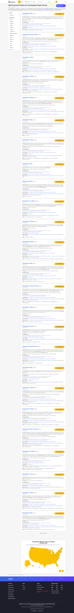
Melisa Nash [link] (33, 24)
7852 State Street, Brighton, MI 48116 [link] (35, 360)
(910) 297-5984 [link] (36, 192)
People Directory (10, 574)
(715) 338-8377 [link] (41, 318)
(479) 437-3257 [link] (52, 212)
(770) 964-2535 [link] (47, 131)
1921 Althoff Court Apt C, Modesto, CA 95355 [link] (50, 89)
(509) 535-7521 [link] (53, 504)
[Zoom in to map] (60, 571)
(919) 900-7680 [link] (47, 297)
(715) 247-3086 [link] (47, 318)
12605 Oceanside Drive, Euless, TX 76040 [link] (35, 155)
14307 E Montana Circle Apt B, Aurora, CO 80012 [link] (51, 505)
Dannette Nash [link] (34, 231)
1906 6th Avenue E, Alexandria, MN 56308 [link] (50, 465)
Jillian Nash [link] (28, 523)
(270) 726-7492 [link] (47, 174)
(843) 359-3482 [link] (36, 525)
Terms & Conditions (40, 587)
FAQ (23, 585)
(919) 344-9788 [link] (36, 275)
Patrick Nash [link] (24, 86)
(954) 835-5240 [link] (30, 253)
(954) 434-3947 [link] (46, 253)
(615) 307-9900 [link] (30, 462)
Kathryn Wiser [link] (24, 502)
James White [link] (29, 336)
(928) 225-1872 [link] (36, 297)
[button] (30, 536)
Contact (24, 587)
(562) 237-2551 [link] (47, 441)
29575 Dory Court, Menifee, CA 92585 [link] (48, 111)
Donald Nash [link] (41, 24)
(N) (17, 574)
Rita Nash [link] (31, 172)
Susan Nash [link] (42, 502)
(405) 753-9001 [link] (47, 192)
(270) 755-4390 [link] (41, 174)
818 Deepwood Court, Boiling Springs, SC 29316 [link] (36, 256)
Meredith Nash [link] (32, 274)
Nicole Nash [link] (37, 461)
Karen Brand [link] (37, 357)
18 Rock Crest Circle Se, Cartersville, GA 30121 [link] (36, 132)
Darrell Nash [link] (40, 172)
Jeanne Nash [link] (37, 86)
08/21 (57, 589)
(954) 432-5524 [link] (52, 253)
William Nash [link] (30, 251)
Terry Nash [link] (24, 24)
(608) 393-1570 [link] (42, 87)
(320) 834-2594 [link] (36, 462)
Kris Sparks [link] (29, 502)
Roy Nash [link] (28, 190)
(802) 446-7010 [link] (30, 504)
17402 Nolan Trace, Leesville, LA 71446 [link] (35, 193)
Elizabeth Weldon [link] (25, 67)
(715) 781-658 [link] (30, 318)
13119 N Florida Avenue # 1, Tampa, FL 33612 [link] (51, 132)
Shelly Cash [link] (45, 129)
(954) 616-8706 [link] (36, 253)
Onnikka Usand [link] (24, 397)
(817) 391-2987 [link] (47, 152)
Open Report (58, 13)
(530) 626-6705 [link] (47, 485)
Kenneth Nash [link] (29, 86)
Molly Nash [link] (28, 274)
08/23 (62, 587)
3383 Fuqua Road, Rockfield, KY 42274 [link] (35, 175)
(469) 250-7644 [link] (42, 192)
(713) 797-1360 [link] (53, 152)
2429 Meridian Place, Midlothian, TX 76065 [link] (35, 400)
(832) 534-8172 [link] (36, 420)
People (15, 574)
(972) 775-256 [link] (30, 399)
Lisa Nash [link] (33, 67)
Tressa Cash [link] (41, 129)
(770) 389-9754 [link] (36, 337)
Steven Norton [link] (31, 377)
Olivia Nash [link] (30, 67)
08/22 (52, 589)
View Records (60, 5)
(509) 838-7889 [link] (42, 275)
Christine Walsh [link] (24, 251)
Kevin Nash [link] (37, 24)
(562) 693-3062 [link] (36, 441)
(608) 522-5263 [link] (30, 87)
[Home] (12, 2)
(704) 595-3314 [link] (53, 68)
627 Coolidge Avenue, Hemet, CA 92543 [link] (35, 111)
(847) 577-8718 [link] (36, 131)
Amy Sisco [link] (24, 108)
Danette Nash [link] (39, 231)
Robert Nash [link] (28, 24)
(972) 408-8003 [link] (47, 399)
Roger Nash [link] (32, 190)
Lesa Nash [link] (41, 336)
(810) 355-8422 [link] (42, 358)
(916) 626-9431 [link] (30, 485)
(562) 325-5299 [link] (42, 441)
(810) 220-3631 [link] (47, 358)
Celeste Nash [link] (37, 44)
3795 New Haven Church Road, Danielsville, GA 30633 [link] (50, 193)
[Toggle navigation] (65, 2)
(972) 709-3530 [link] (36, 399)
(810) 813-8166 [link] (30, 358)
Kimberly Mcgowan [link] (42, 44)
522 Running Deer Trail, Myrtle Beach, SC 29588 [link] (36, 526)
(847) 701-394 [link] (30, 131)
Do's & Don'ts (39, 585)
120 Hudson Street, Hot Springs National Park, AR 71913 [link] (50, 215)
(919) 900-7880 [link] (42, 297)
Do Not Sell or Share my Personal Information (42, 591)
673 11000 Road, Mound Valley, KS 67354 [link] (49, 234)
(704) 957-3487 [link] (36, 68)
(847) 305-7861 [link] (41, 131)
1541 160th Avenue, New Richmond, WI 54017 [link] (50, 320)
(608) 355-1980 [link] (47, 87)
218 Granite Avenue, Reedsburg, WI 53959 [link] (35, 89)
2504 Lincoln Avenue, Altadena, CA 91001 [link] (49, 155)
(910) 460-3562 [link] (30, 68)
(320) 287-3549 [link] (42, 462)
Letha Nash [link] (37, 336)
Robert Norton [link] (40, 377)
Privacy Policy (39, 589)
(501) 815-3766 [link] (42, 212)
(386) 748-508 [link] (53, 275)
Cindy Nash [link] (32, 523)
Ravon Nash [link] (33, 108)
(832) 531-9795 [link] (42, 420)
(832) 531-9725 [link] (47, 420)
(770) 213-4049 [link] (52, 131)
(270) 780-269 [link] (36, 174)
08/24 (57, 587)
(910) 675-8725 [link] (30, 192)
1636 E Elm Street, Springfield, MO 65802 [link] (35, 234)
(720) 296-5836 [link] (36, 504)
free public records (57, 544)
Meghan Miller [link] (36, 523)
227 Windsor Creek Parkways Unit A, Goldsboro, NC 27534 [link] (38, 278)
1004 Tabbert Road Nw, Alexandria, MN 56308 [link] (36, 465)
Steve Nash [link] (33, 461)
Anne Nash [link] (28, 357)
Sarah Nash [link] (24, 274)
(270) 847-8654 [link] (30, 174)
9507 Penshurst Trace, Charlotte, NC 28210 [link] (36, 70)
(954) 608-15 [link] (42, 253)
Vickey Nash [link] (24, 190)
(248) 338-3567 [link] (53, 358)
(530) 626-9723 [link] (36, 485)
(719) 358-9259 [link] (42, 504)
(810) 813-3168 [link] (36, 358)
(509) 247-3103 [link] (47, 275)
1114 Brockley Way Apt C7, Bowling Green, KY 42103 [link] (50, 175)
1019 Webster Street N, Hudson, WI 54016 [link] (35, 320)
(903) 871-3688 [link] (30, 441)
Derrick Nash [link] (35, 172)
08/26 (62, 585)
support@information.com (48, 606)
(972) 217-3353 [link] (42, 152)
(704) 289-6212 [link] (52, 525)
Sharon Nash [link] (24, 44)
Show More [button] (11, 49)
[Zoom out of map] (63, 571)
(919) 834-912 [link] (53, 297)
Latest (24, 589)
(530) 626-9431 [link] (42, 485)
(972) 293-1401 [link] (36, 152)
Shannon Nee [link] (24, 317)
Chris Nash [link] (28, 44)
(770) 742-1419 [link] (30, 337)
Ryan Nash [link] (43, 251)
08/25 (52, 587)
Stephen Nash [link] (33, 397)
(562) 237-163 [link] (53, 441)
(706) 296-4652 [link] (42, 525)
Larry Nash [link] (41, 461)
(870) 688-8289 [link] (30, 212)
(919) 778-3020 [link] (30, 275)
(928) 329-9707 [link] (30, 297)
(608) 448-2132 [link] (36, 87)
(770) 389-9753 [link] (42, 337)
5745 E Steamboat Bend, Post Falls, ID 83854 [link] (36, 505)
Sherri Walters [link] (24, 461)
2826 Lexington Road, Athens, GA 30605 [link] (50, 339)
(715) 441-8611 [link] (36, 318)
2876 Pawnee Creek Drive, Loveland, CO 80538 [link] (52, 526)
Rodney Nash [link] (36, 190)
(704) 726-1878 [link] (42, 68)
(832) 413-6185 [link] (53, 420)
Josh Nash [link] (33, 86)
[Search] (56, 2)
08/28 (52, 585)
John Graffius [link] (32, 357)
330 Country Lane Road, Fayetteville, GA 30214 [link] (36, 339)
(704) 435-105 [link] (47, 525)
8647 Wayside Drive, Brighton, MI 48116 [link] (47, 360)
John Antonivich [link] (41, 357)
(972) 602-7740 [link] (41, 399)
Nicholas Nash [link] (29, 317)
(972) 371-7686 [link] (30, 152)
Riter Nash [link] (27, 172)
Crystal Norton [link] (33, 502)
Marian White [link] (24, 336)
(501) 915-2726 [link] (36, 212)
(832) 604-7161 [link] (30, 420)
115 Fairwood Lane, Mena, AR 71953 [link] (34, 215)
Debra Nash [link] (42, 317)
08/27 (57, 585)
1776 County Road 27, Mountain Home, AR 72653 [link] (52, 256)
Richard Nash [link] (28, 108)
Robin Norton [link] (36, 377)
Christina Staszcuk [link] (25, 377)
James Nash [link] (41, 108)
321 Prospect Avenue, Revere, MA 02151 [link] (49, 70)
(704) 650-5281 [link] (47, 68)
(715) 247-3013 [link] (52, 318)
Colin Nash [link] (24, 357)
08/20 (62, 589)
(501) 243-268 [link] (47, 212)
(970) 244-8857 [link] (30, 525)
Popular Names (54, 583)
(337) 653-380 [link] (53, 192)
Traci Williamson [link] (24, 231)
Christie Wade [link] (24, 129)
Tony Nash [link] (24, 172)
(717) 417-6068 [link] (47, 504)
